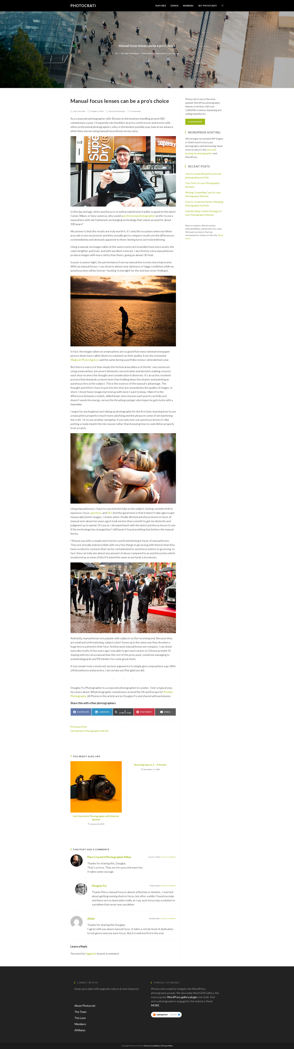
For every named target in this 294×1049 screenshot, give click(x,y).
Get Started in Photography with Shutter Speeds (96, 818)
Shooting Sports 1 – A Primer (150, 764)
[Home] (116, 53)
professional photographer (139, 215)
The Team (80, 1011)
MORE (155, 1005)
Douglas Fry (99, 885)
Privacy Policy (167, 1046)
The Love (80, 1018)
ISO (109, 512)
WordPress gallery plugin (182, 997)
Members (80, 1024)
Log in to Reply (168, 857)
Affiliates (79, 1030)
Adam (91, 918)
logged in (90, 953)
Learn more (195, 122)
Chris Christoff (79, 111)
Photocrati (83, 5)
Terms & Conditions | (153, 1046)
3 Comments (135, 111)
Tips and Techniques (117, 111)
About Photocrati (84, 1005)
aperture (95, 512)
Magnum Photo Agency (84, 359)
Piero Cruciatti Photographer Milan (109, 857)
